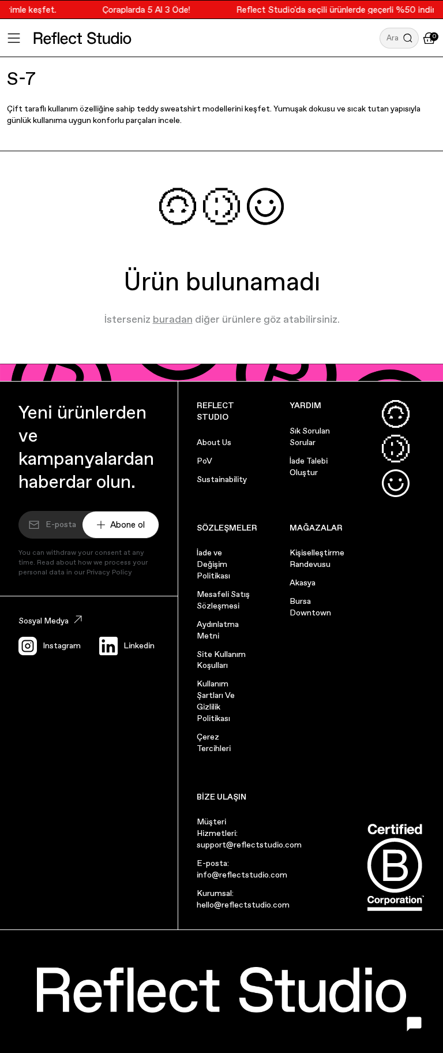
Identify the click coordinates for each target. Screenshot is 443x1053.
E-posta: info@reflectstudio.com (242, 869)
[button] (399, 38)
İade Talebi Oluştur (309, 466)
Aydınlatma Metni (218, 630)
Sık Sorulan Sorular (310, 436)
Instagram (62, 645)
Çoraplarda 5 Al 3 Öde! (142, 9)
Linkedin (139, 645)
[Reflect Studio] (82, 38)
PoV (204, 460)
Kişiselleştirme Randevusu (317, 558)
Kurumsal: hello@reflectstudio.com (243, 899)
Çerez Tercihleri (214, 742)
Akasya (303, 582)
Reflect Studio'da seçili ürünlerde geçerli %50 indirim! (337, 9)
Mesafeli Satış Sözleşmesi (223, 600)
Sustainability (222, 479)
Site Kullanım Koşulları (221, 660)
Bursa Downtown (310, 607)
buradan (173, 319)
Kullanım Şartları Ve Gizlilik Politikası (216, 700)
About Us (214, 442)
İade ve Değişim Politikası (213, 564)
